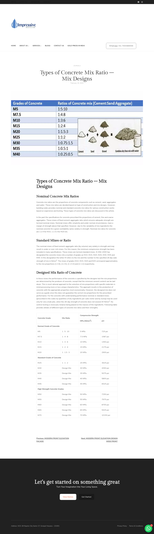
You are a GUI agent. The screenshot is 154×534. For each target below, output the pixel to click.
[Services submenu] (40, 45)
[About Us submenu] (28, 45)
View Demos (68, 497)
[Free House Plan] (129, 509)
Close (150, 485)
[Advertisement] (98, 24)
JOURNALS (77, 66)
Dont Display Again (142, 528)
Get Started (86, 497)
